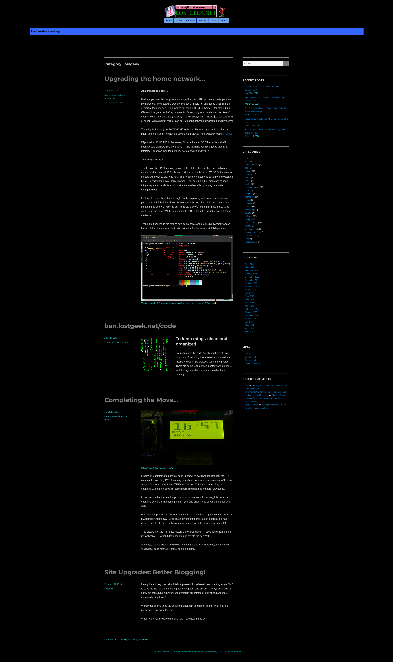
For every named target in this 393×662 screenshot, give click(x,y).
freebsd (113, 95)
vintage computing (253, 232)
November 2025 (252, 280)
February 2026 (251, 270)
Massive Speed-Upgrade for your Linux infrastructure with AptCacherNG (265, 398)
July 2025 (249, 293)
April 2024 (249, 328)
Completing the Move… (141, 400)
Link (228, 133)
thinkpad (249, 219)
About (213, 20)
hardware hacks (252, 187)
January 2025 (251, 312)
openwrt (248, 203)
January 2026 (251, 273)
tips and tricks (251, 222)
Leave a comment (113, 102)
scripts (117, 342)
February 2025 (251, 309)
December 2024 (252, 315)
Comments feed (252, 360)
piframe (108, 419)
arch (247, 161)
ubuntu (248, 226)
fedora (248, 177)
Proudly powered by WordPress (134, 640)
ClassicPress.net (252, 363)
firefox (248, 181)
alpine (107, 416)
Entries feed (250, 357)
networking (110, 98)
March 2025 (250, 306)
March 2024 (250, 331)
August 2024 (250, 319)
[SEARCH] (286, 63)
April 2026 (249, 264)
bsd (106, 95)
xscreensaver (251, 242)
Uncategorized (251, 229)
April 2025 (249, 302)
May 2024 (249, 325)
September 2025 (252, 286)
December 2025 (252, 277)
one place (181, 357)
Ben (247, 385)
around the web (252, 164)
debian (248, 171)
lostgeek (121, 95)
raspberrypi (250, 210)
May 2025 (249, 299)
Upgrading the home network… (154, 78)
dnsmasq (249, 174)
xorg (247, 239)
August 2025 (250, 290)
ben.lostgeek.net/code (140, 326)
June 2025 (249, 296)
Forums (224, 20)
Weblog (202, 20)
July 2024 (249, 322)
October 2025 (251, 283)
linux (247, 190)
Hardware (190, 20)
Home (168, 20)
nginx (124, 416)
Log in (247, 354)
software (125, 342)
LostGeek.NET (251, 405)
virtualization (250, 235)
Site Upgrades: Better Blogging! (155, 572)
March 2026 (250, 267)
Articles (178, 20)
